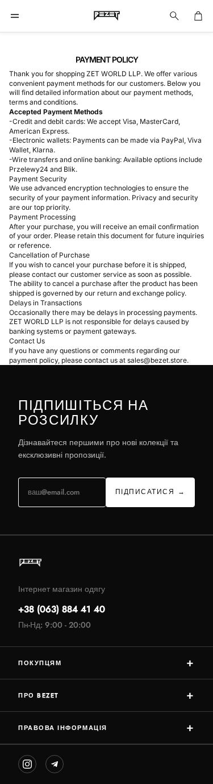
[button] (14, 16)
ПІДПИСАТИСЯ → (150, 492)
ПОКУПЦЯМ (106, 662)
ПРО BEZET (106, 695)
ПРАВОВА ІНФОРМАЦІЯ (106, 727)
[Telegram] (54, 764)
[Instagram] (27, 764)
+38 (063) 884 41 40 (61, 609)
